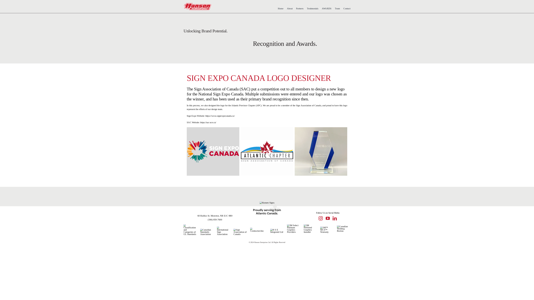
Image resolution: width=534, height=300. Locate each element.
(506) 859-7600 (215, 219)
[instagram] (321, 218)
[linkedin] (335, 218)
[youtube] (328, 218)
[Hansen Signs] (197, 4)
